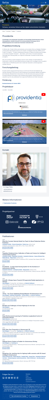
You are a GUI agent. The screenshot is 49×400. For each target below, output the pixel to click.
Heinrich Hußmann (29, 283)
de (41, 2)
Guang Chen (32, 356)
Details (4, 247)
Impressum (31, 386)
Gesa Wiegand (5, 283)
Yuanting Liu (20, 331)
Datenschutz (28, 378)
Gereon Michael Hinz (39, 256)
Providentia (19, 31)
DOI (8, 288)
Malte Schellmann (31, 358)
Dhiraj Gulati (26, 269)
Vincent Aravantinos (17, 244)
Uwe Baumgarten (41, 358)
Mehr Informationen (8, 113)
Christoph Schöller (6, 244)
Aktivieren (24, 115)
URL (8, 247)
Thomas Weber (25, 295)
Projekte (13, 31)
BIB (12, 247)
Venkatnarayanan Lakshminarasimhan (17, 358)
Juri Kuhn (4, 358)
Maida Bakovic (5, 257)
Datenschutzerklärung (31, 390)
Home (3, 31)
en (43, 2)
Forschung (8, 31)
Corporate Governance (31, 381)
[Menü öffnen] (46, 3)
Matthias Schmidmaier (15, 295)
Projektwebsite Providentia (10, 203)
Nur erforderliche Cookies (19, 396)
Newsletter (28, 374)
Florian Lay (25, 244)
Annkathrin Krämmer (28, 256)
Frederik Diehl (24, 356)
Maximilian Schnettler (17, 256)
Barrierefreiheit (29, 379)
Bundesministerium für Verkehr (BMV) (11, 83)
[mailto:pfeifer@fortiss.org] (24, 169)
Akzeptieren (34, 396)
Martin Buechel (6, 319)
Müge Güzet (13, 257)
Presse (27, 376)
